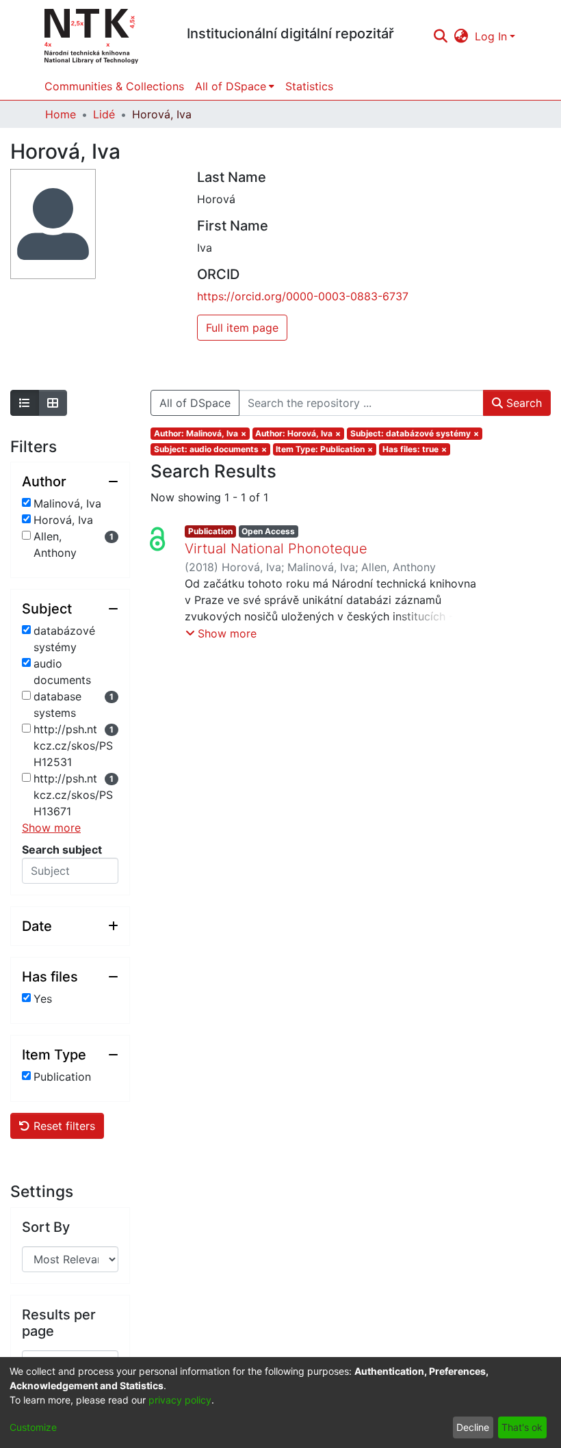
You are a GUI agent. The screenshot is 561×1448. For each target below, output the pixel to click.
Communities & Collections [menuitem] (114, 86)
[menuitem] (461, 36)
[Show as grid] (52, 403)
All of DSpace (195, 403)
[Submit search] (440, 36)
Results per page (59, 1322)
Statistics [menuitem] (309, 86)
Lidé (104, 114)
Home (60, 114)
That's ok (522, 1427)
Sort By (46, 1227)
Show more (51, 827)
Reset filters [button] (62, 1126)
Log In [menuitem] (491, 36)
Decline (472, 1427)
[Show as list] (24, 403)
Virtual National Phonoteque (276, 548)
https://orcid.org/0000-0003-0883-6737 (302, 296)
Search (522, 403)
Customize (33, 1427)
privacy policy (179, 1400)
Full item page (242, 327)
